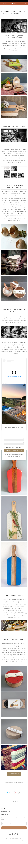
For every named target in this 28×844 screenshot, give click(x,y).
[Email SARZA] (10, 834)
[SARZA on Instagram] (15, 834)
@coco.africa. (19, 782)
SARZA (11, 838)
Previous (19, 8)
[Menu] (0, 3)
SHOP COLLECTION (14, 774)
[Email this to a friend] (19, 792)
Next (24, 8)
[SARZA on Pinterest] (18, 834)
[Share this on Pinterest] (15, 792)
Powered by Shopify (17, 838)
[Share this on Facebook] (11, 792)
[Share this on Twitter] (8, 792)
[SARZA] (14, 3)
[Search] (22, 3)
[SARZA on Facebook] (13, 834)
